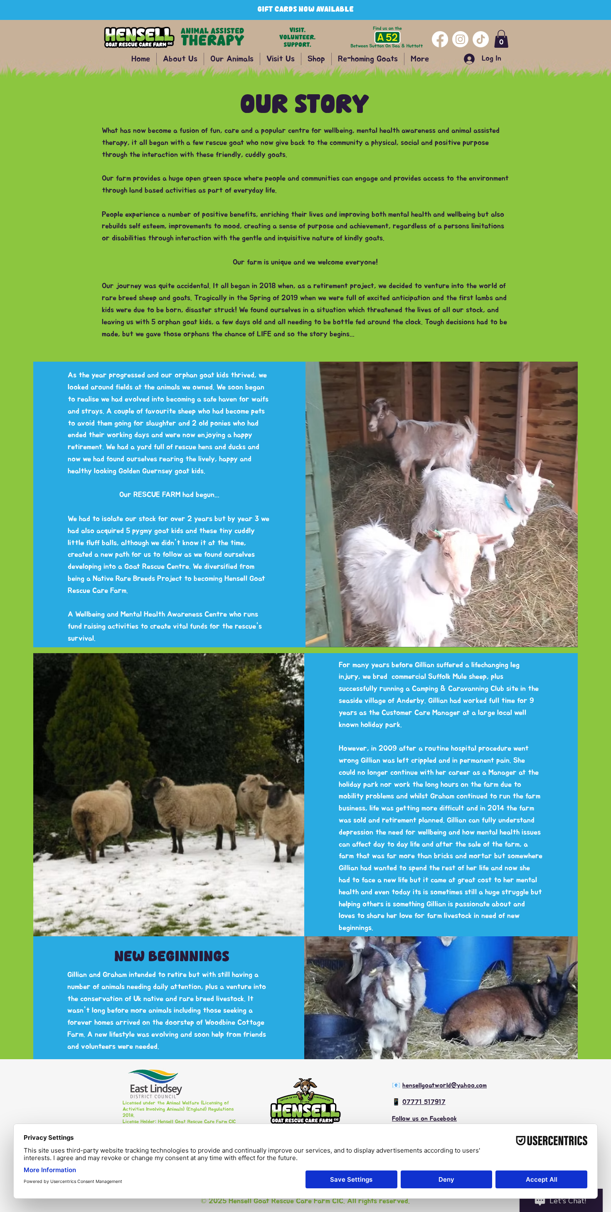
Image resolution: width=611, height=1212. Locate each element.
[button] (501, 39)
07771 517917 (424, 1102)
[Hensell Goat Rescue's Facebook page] (440, 39)
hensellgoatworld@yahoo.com (444, 1085)
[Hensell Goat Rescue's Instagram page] (460, 39)
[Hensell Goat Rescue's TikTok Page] (481, 39)
